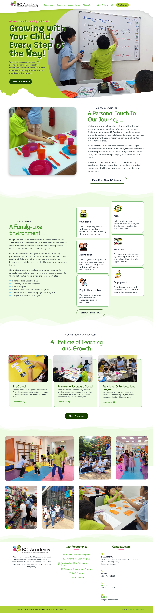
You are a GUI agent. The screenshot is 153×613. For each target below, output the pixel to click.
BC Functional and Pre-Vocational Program (72, 564)
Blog (112, 5)
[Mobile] (102, 583)
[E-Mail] (102, 594)
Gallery (105, 5)
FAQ (97, 5)
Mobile (104, 585)
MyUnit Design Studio (137, 609)
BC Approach (49, 5)
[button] (87, 5)
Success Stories (74, 5)
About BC (86, 5)
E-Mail (104, 597)
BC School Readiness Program (76, 554)
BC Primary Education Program (76, 559)
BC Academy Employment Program (77, 569)
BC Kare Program (76, 577)
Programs (61, 5)
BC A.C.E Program (76, 573)
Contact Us (122, 5)
